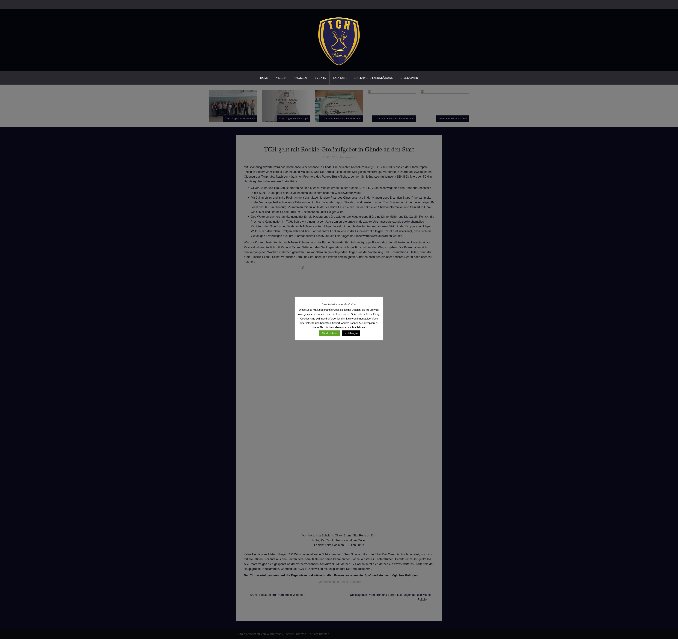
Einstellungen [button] (351, 333)
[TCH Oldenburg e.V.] (339, 40)
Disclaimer (409, 77)
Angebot (301, 77)
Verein (281, 77)
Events (320, 77)
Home (264, 77)
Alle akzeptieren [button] (330, 333)
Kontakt (340, 77)
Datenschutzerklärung (373, 77)
